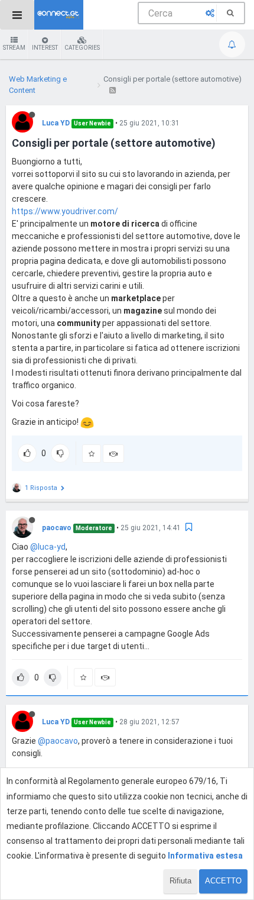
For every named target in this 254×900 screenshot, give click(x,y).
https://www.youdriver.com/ (65, 211)
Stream (14, 47)
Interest (45, 47)
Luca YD (56, 123)
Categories (82, 47)
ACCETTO (223, 880)
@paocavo (58, 741)
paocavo (56, 528)
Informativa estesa (205, 855)
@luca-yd (48, 546)
